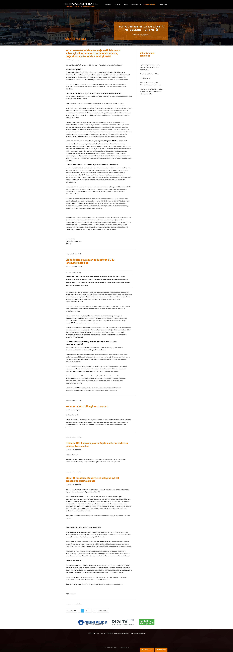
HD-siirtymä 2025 (145, 78)
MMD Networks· (124, 647)
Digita (80, 272)
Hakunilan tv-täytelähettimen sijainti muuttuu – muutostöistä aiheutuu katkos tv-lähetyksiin (151, 91)
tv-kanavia (92, 106)
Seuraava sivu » (103, 610)
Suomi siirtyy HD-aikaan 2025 (149, 74)
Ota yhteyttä (161, 650)
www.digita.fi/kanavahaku (102, 570)
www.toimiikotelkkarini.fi (122, 556)
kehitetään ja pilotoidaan (95, 129)
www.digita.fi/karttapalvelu (81, 511)
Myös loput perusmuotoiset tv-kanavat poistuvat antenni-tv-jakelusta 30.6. (150, 67)
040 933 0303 (146, 650)
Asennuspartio (80, 5)
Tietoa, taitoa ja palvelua (141, 30)
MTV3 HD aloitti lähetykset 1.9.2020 (87, 406)
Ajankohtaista (77, 254)
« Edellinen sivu (71, 610)
